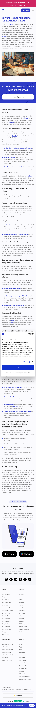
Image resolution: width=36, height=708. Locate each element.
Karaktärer (21, 602)
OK (18, 367)
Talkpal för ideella (6, 652)
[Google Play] (26, 554)
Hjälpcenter (22, 657)
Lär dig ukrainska (6, 608)
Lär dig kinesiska (6, 621)
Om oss (21, 644)
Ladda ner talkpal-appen (19, 501)
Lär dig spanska (6, 597)
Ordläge (21, 616)
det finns (11, 122)
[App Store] (9, 554)
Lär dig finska (5, 616)
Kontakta (21, 655)
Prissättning (22, 652)
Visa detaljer (27, 362)
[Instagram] (6, 579)
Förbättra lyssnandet (24, 624)
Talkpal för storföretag (7, 649)
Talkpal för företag (6, 647)
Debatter (21, 605)
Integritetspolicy (23, 660)
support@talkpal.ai (29, 573)
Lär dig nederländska (7, 610)
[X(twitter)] (29, 579)
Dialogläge (21, 618)
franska (14, 136)
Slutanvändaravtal (23, 674)
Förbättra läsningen (24, 629)
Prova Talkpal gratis (18, 97)
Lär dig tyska (5, 605)
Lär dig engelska (6, 594)
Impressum (22, 682)
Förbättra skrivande (24, 632)
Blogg (20, 647)
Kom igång (26, 10)
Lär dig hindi (5, 624)
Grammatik (22, 594)
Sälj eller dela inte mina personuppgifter (18, 372)
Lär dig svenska (6, 613)
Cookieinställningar (24, 663)
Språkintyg (21, 621)
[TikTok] (11, 579)
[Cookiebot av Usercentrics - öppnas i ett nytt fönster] (26, 334)
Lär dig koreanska (6, 629)
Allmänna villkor (23, 665)
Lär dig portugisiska (7, 632)
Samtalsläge (22, 610)
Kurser (20, 597)
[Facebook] (20, 579)
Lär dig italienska (6, 602)
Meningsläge (22, 613)
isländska (11, 24)
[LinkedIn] (25, 579)
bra (12, 322)
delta (12, 320)
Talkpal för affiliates (7, 660)
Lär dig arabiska (6, 618)
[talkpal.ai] (3, 10)
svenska (12, 401)
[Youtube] (15, 579)
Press (20, 649)
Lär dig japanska (6, 626)
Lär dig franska (5, 599)
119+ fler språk (6, 634)
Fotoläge (21, 608)
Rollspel (21, 599)
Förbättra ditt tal (23, 626)
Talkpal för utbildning (7, 644)
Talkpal (4, 36)
